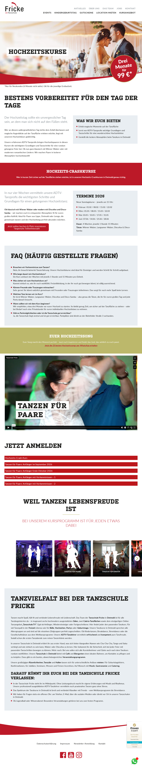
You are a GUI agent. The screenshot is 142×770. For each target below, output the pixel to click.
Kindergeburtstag (65, 12)
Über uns (94, 8)
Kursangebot (127, 12)
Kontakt (130, 8)
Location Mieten (106, 12)
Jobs (119, 8)
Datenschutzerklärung (46, 743)
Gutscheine (86, 12)
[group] (34, 558)
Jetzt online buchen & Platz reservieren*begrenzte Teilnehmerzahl (27, 227)
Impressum (65, 743)
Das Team (108, 8)
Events (47, 12)
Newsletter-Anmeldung (84, 743)
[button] (137, 558)
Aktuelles (80, 8)
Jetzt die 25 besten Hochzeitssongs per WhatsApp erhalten (71, 345)
